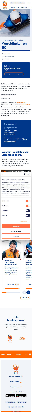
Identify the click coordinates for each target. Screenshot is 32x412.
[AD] (25, 354)
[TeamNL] (10, 338)
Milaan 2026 (24, 7)
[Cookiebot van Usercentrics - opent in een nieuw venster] (23, 174)
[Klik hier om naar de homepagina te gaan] (5, 5)
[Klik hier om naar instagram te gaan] (12, 407)
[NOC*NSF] (30, 354)
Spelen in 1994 (25, 105)
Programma (14, 7)
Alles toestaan (16, 226)
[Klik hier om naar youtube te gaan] (23, 407)
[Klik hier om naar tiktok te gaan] (16, 407)
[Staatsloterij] (3, 354)
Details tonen (23, 221)
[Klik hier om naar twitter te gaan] (19, 407)
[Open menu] (29, 3)
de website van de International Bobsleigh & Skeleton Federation (15, 139)
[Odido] (9, 354)
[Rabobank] (18, 354)
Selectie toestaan (16, 231)
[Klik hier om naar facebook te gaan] (9, 407)
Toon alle (24, 297)
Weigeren (16, 236)
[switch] (28, 206)
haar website (21, 102)
